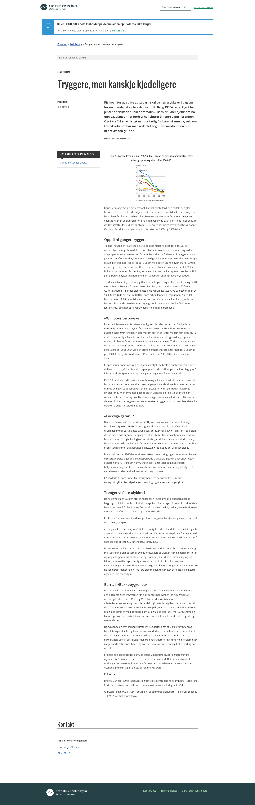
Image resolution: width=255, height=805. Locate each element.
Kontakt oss (149, 790)
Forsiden (62, 44)
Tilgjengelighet (169, 790)
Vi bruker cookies (203, 7)
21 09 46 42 (63, 752)
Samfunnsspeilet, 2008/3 (74, 162)
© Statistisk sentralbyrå (194, 790)
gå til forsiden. (118, 30)
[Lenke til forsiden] (58, 7)
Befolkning (76, 44)
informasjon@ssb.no (68, 747)
